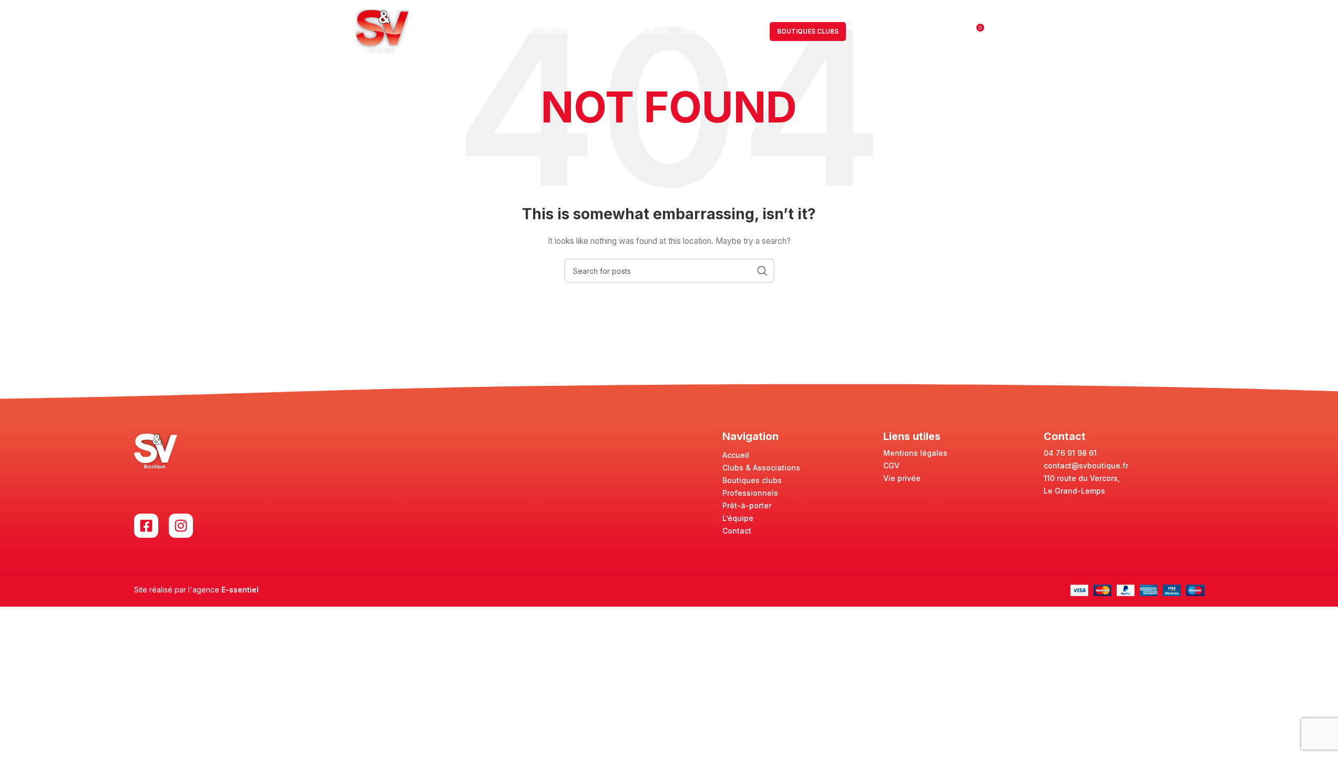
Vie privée (902, 478)
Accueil (735, 455)
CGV (891, 465)
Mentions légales (915, 452)
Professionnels (750, 492)
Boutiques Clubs (808, 31)
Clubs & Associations (761, 467)
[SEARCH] (762, 271)
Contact (736, 530)
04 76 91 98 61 (1070, 452)
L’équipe (737, 518)
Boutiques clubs (752, 480)
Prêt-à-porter (746, 505)
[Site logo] (382, 30)
